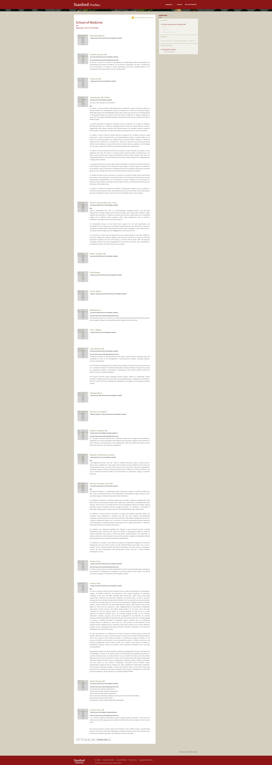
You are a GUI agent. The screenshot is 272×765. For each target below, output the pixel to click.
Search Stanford (121, 760)
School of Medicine (167, 45)
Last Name (164, 37)
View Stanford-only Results (144, 18)
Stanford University (83, 761)
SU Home (98, 760)
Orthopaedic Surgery (169, 49)
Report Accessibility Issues (188, 752)
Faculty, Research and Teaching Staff (174, 24)
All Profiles (164, 20)
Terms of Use (133, 760)
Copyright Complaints (146, 760)
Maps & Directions (108, 760)
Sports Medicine (169, 52)
